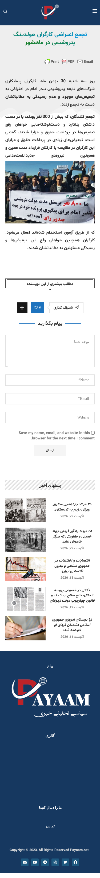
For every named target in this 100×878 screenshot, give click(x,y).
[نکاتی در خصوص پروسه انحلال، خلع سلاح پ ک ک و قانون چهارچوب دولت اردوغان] (25, 599)
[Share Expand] (22, 307)
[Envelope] (25, 862)
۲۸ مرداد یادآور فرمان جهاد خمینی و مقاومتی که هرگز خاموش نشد (72, 536)
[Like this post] (36, 308)
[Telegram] (45, 862)
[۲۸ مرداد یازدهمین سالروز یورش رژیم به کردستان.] (25, 510)
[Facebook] (75, 862)
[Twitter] (65, 862)
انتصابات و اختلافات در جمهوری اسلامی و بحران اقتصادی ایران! (72, 566)
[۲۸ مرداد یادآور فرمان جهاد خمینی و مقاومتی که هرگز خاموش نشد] (25, 540)
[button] (11, 770)
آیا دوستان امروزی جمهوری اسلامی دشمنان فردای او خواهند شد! (72, 625)
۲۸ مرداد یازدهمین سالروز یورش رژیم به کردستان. (72, 507)
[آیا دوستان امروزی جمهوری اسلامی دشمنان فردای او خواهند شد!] (25, 628)
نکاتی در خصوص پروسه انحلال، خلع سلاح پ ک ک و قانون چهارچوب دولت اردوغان (72, 595)
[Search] (5, 12)
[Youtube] (35, 862)
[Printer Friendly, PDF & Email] (69, 61)
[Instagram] (55, 862)
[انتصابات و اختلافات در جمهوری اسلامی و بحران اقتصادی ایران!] (25, 569)
